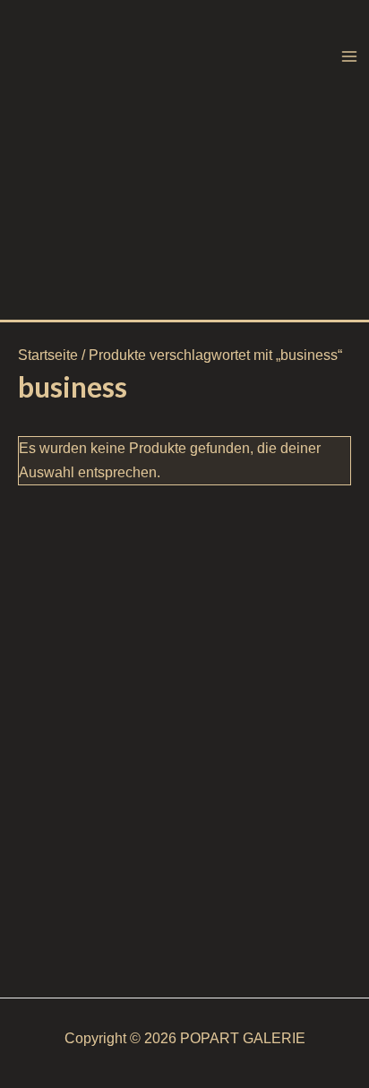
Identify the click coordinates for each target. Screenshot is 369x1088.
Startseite (48, 355)
